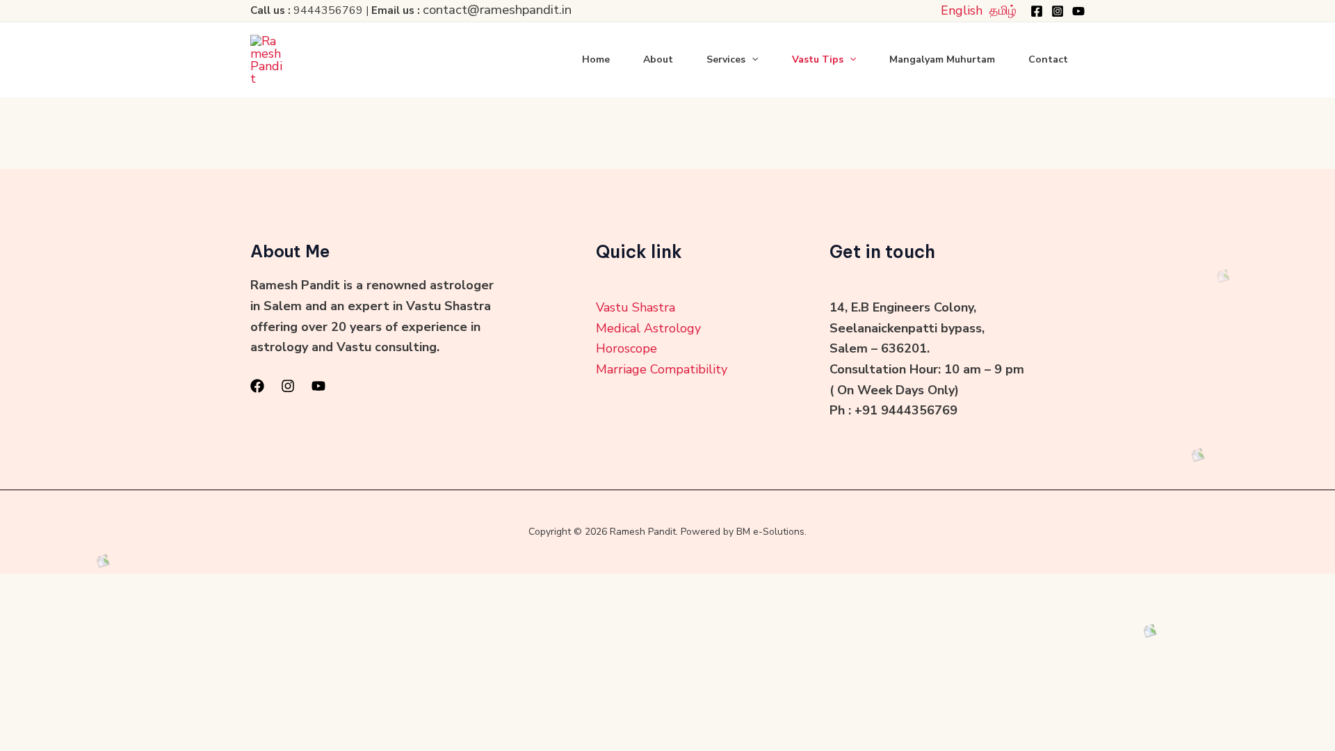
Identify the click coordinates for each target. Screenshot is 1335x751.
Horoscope (626, 348)
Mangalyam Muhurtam (942, 59)
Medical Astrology (648, 328)
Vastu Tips (817, 59)
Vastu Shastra (635, 307)
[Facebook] (1036, 11)
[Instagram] (1057, 11)
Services (725, 59)
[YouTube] (1078, 11)
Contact (1048, 59)
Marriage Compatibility (661, 369)
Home (596, 59)
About (658, 59)
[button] (751, 60)
